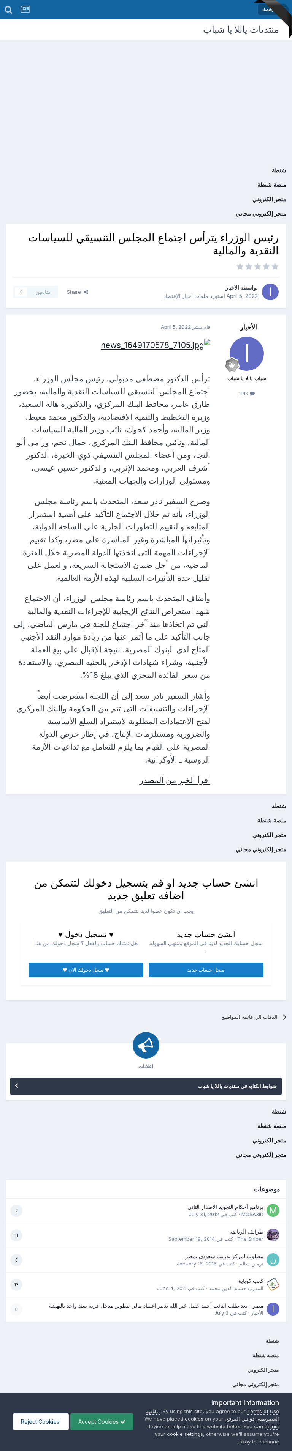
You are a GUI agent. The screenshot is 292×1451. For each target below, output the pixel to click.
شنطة (279, 170)
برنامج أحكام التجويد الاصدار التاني (225, 1207)
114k (244, 393)
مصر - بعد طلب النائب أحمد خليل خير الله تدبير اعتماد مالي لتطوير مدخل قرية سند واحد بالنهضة (156, 1306)
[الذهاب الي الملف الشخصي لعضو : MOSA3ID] (273, 1210)
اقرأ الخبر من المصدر (175, 780)
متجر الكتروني (269, 199)
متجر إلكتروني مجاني (261, 213)
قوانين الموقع (240, 1419)
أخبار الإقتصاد (178, 296)
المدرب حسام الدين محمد (236, 1288)
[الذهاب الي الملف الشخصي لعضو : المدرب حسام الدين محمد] (273, 1284)
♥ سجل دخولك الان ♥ (86, 970)
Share (75, 292)
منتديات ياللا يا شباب (241, 29)
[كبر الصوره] (155, 344)
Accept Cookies (99, 1421)
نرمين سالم (251, 1263)
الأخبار (232, 287)
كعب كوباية (250, 1281)
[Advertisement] (146, 97)
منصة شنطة (271, 184)
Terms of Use (263, 1411)
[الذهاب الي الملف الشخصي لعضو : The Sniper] (273, 1235)
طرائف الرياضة (246, 1232)
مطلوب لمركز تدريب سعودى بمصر (224, 1256)
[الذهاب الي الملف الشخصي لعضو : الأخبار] (270, 292)
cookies (194, 1419)
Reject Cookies (41, 1421)
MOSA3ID (252, 1214)
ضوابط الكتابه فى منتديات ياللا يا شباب (237, 1086)
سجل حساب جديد (205, 970)
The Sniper (250, 1239)
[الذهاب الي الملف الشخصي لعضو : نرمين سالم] (273, 1259)
